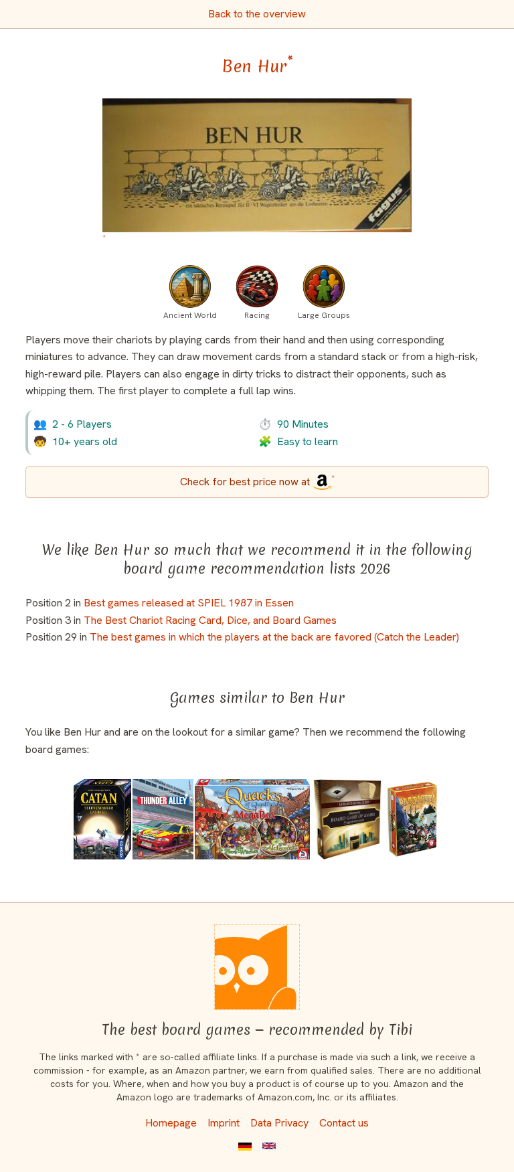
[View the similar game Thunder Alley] (163, 819)
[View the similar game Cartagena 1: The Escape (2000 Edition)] (413, 819)
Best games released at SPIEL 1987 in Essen (189, 603)
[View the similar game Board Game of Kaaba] (347, 819)
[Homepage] (257, 967)
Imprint (223, 1123)
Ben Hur (257, 66)
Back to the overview (257, 14)
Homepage (171, 1123)
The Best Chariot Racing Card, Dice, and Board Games (210, 620)
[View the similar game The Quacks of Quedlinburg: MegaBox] (252, 819)
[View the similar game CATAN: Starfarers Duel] (103, 819)
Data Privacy (279, 1123)
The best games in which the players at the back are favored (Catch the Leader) (274, 637)
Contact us (344, 1123)
